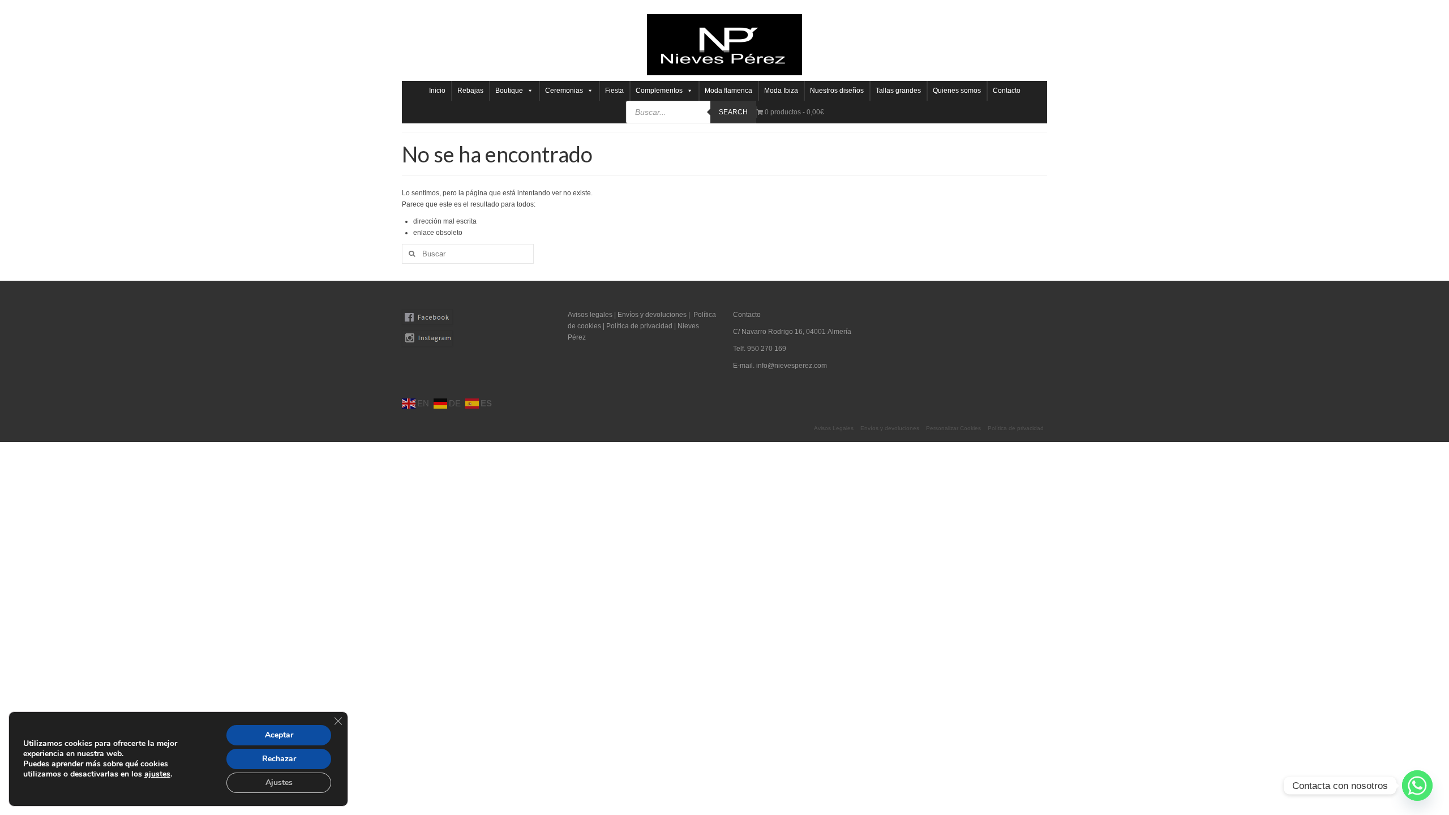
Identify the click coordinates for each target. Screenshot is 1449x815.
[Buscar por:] (468, 254)
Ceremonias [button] (564, 91)
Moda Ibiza (781, 91)
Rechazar (279, 758)
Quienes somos (957, 91)
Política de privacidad (640, 326)
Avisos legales (590, 315)
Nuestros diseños (837, 91)
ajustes (157, 774)
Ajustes (279, 782)
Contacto (1007, 91)
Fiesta (614, 91)
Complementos (659, 91)
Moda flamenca (728, 91)
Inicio (437, 91)
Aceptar (279, 735)
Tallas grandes (898, 91)
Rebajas (470, 91)
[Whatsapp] (1417, 785)
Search (733, 112)
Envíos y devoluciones (652, 315)
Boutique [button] (509, 91)
